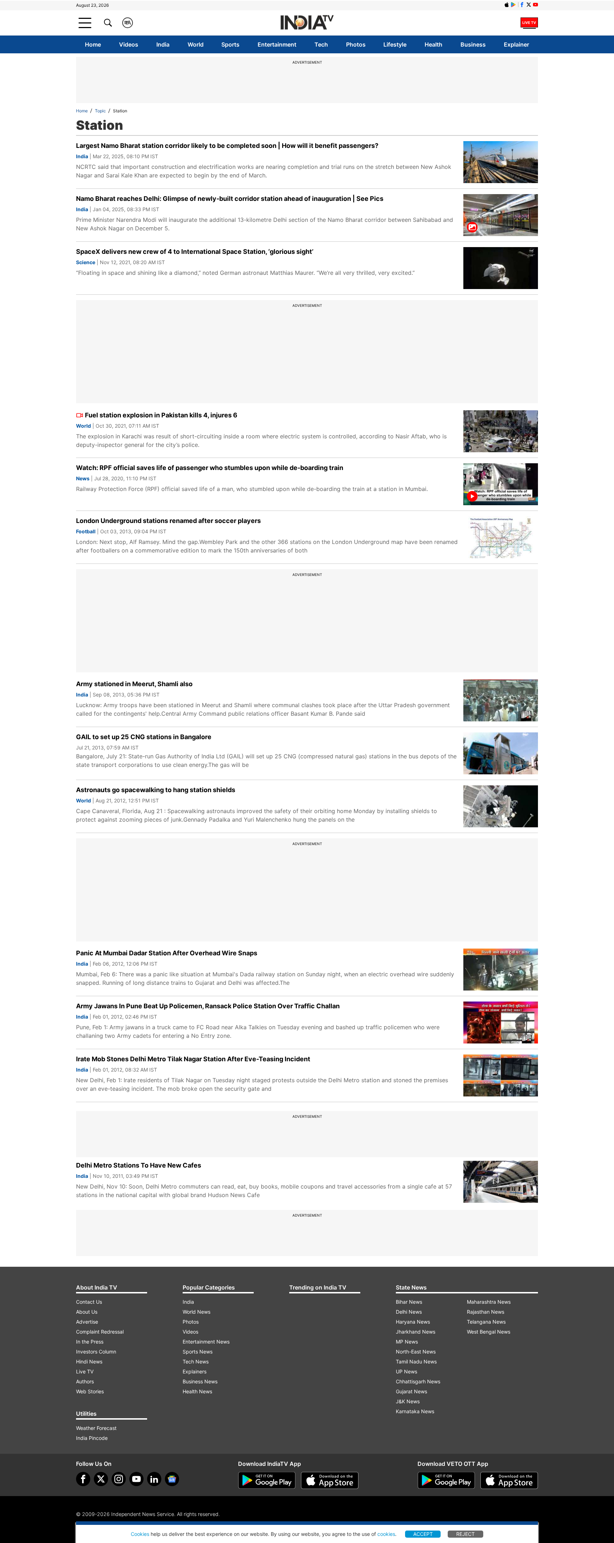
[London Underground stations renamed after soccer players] (500, 537)
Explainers (194, 1371)
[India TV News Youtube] (535, 4)
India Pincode (92, 1438)
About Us (86, 1312)
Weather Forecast (96, 1428)
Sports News (197, 1352)
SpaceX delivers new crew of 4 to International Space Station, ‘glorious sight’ (194, 251)
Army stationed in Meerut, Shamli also (134, 684)
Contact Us (89, 1302)
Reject (465, 1534)
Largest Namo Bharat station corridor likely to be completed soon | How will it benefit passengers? (227, 145)
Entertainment (277, 44)
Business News (200, 1381)
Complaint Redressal (100, 1332)
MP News (407, 1342)
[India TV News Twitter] (528, 4)
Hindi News (89, 1361)
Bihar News (409, 1302)
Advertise (87, 1322)
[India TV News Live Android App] (267, 1480)
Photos (356, 44)
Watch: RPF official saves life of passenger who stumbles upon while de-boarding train (209, 467)
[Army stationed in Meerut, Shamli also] (500, 700)
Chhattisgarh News (418, 1381)
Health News (197, 1391)
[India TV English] (307, 23)
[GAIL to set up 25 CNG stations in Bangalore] (500, 753)
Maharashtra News (489, 1302)
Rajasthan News (485, 1312)
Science (85, 262)
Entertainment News (206, 1342)
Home (93, 44)
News (83, 478)
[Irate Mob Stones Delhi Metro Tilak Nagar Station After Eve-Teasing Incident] (500, 1075)
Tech (321, 44)
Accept (423, 1534)
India (162, 44)
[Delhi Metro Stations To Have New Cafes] (500, 1182)
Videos (128, 44)
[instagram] (119, 1479)
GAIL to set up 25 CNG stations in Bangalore (143, 737)
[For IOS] (509, 1480)
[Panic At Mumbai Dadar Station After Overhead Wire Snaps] (500, 970)
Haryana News (413, 1322)
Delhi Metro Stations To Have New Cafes (138, 1165)
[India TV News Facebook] (521, 4)
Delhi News (409, 1312)
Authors (85, 1381)
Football (86, 531)
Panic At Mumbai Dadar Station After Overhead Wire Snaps (166, 953)
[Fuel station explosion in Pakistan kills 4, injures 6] (500, 431)
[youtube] (136, 1479)
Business (473, 44)
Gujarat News (411, 1391)
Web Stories (90, 1391)
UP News (406, 1371)
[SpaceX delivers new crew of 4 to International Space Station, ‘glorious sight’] (500, 268)
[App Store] (330, 1480)
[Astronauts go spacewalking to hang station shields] (500, 806)
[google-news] (172, 1479)
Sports (230, 44)
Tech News (196, 1361)
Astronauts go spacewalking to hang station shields (155, 790)
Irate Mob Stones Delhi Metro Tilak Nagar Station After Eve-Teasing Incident (193, 1059)
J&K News (408, 1401)
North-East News (416, 1352)
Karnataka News (415, 1411)
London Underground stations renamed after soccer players (168, 520)
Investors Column (96, 1352)
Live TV (84, 1371)
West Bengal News (488, 1332)
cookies (386, 1534)
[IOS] (506, 4)
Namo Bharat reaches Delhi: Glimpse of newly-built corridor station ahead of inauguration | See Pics (229, 198)
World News (196, 1312)
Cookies (140, 1534)
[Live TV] (529, 22)
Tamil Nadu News (416, 1361)
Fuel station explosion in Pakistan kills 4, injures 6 (161, 415)
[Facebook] (83, 1479)
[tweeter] (101, 1479)
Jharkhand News (415, 1332)
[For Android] (446, 1480)
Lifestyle (394, 44)
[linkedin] (154, 1479)
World (196, 44)
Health (433, 44)
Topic (100, 110)
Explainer (516, 44)
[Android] (513, 4)
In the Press (89, 1342)
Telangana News (486, 1322)
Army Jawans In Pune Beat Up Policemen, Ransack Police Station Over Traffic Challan (208, 1006)
